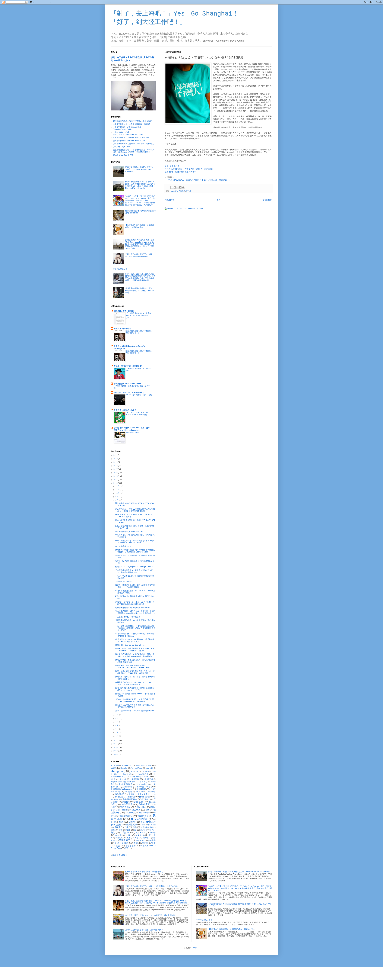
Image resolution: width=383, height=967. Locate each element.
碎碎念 (188, 191)
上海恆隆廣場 (148, 779)
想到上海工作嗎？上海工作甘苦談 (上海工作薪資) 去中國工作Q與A (140, 255)
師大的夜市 (141, 807)
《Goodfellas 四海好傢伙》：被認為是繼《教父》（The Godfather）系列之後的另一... (135, 700)
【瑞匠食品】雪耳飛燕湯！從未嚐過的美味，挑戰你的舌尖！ (139, 226)
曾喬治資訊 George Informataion (127, 384)
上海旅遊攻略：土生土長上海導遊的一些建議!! (131, 124)
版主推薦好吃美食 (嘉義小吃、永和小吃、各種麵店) (133, 144)
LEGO (113, 768)
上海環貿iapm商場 (144, 787)
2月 (117, 732)
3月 (117, 729)
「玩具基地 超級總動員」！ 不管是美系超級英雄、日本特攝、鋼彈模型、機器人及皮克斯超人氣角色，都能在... (135, 628)
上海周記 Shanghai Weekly (139, 777)
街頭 (136, 838)
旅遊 (121, 822)
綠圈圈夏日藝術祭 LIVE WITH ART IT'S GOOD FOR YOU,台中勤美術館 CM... (133, 683)
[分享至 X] (177, 187)
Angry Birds (127, 765)
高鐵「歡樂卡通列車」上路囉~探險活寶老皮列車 (134, 711)
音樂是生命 (131, 846)
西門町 (145, 838)
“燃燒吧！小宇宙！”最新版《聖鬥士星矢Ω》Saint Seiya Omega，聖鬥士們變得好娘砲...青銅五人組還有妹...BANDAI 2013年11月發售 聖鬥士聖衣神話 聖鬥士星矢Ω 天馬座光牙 (140, 200)
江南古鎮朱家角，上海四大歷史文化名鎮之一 (131, 137)
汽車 (127, 827)
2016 (115, 473)
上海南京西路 (142, 774)
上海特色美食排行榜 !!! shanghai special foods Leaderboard (128, 133)
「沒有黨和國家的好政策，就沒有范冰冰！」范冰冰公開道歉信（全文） (138, 315)
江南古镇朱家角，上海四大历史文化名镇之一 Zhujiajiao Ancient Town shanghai (139, 169)
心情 (147, 810)
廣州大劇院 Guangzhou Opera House (130, 645)
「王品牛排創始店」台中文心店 (127, 617)
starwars (134, 771)
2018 (115, 466)
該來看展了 (124, 840)
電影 (153, 843)
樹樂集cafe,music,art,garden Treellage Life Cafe (134, 567)
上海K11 (146, 771)
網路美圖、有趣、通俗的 (124, 311)
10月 (117, 493)
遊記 (136, 843)
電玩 (117, 845)
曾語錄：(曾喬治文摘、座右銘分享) (128, 366)
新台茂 (113, 822)
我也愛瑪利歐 (144, 813)
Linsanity (123, 768)
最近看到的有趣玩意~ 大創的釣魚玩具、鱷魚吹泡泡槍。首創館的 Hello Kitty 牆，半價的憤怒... (134, 655)
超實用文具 (140, 840)
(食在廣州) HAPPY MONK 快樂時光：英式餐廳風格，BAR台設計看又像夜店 (134, 640)
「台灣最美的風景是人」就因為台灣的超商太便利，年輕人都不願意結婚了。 (198, 180)
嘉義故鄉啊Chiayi (130, 799)
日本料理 (132, 822)
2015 (115, 476)
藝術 (128, 838)
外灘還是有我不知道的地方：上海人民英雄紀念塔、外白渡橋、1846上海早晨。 (140, 290)
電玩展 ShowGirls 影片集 (123, 155)
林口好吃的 (152, 825)
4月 (117, 725)
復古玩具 (136, 810)
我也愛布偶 (130, 813)
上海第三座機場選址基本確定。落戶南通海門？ (144, 930)
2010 (115, 747)
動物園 (131, 794)
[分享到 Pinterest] (183, 187)
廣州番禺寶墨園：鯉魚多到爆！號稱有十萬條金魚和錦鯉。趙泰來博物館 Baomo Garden (135, 551)
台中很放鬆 (118, 797)
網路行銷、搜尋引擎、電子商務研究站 (129, 392)
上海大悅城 (122, 779)
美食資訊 (139, 835)
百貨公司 (125, 832)
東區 (143, 825)
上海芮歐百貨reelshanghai (121, 789)
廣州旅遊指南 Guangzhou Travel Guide (129, 141)
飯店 (126, 848)
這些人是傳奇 (121, 843)
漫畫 (128, 830)
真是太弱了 (141, 833)
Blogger (196, 948)
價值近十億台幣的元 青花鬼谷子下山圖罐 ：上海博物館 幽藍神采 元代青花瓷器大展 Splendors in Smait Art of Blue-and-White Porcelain (140, 185)
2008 (115, 754)
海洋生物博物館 (147, 827)
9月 (117, 497)
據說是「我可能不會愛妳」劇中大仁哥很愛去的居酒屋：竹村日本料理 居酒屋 (135, 586)
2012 (115, 740)
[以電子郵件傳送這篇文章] (171, 187)
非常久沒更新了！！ (121, 269)
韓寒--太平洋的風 (172, 166)
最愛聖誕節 (131, 824)
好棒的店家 (144, 804)
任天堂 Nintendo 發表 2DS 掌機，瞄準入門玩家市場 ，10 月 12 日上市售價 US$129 (135, 510)
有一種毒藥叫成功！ (123, 546)
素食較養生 (118, 835)
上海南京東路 (126, 774)
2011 (115, 744)
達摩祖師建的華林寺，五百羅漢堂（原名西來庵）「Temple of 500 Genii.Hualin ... (135, 542)
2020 (115, 459)
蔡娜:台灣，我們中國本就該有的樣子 (180, 172)
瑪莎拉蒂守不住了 (132, 432)
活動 (135, 827)
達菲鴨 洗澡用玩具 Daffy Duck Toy (129, 532)
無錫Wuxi (143, 830)
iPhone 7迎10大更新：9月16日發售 (139, 395)
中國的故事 (151, 792)
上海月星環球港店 (125, 784)
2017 (115, 469)
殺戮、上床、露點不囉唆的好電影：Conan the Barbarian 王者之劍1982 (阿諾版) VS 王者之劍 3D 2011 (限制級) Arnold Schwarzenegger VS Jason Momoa (156, 902)
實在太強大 (125, 807)
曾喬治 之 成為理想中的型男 (125, 410)
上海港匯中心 (127, 787)
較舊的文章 (267, 200)
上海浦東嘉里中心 (142, 784)
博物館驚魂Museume (147, 794)
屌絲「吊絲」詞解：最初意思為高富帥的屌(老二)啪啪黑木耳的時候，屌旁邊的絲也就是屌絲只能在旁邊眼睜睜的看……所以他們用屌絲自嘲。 (140, 277)
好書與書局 (126, 804)
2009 (115, 751)
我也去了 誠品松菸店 (123, 581)
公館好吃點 (119, 794)
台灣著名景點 (144, 797)
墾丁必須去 (145, 799)
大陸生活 (174, 191)
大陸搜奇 (182, 191)
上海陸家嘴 (141, 789)
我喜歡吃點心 (126, 816)
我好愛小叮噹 (142, 816)
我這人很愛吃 (139, 819)
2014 (115, 480)
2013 (115, 483)
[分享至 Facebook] (180, 187)
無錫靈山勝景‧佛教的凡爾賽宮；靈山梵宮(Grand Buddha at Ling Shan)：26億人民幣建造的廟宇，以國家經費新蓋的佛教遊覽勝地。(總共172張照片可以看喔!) (140, 244)
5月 (117, 722)
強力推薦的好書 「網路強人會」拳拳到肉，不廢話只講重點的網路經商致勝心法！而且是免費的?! (135, 612)
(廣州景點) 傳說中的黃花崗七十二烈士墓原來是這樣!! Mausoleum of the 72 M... (135, 689)
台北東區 (131, 797)
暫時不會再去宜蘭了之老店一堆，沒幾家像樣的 (144, 872)
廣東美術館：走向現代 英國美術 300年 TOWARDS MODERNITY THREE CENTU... (133, 666)
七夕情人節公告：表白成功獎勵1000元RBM (132, 608)
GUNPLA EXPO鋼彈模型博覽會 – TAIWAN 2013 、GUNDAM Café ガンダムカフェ (134, 649)
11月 (117, 490)
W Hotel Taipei (137, 768)
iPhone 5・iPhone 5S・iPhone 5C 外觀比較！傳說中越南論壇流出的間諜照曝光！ (135, 603)
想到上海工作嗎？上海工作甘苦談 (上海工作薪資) (132, 121)
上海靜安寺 (128, 792)
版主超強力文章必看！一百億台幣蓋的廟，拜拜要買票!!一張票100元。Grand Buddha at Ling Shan (133, 151)
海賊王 (113, 830)
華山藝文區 (119, 838)
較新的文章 (169, 200)
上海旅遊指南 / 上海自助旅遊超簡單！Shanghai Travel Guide (128, 128)
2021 (115, 455)
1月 (117, 736)
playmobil (149, 768)
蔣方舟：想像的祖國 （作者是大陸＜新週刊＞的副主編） (189, 169)
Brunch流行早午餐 (144, 765)
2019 (115, 462)
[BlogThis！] (174, 187)
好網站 (113, 807)
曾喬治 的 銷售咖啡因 (122, 329)
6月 (117, 719)
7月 (117, 715)
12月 (117, 486)
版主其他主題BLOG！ (121, 147)
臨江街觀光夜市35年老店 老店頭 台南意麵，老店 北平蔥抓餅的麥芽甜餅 (134, 706)
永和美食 (116, 827)
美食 (128, 835)
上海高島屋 (139, 792)
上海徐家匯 (134, 779)
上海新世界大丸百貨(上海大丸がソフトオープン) (129, 782)
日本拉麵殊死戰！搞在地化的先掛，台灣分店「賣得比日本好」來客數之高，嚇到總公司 (135, 672)
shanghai (117, 771)
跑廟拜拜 (152, 840)
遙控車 (145, 843)
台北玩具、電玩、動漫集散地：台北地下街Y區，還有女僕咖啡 (150, 915)
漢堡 (120, 830)
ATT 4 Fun (115, 765)
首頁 (218, 200)
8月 (117, 500)
